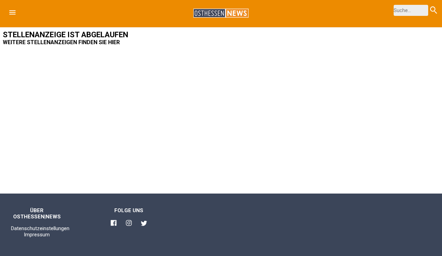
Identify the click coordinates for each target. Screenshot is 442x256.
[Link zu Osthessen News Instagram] (129, 224)
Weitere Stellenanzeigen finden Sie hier (61, 42)
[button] (12, 12)
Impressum (37, 235)
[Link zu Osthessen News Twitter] (144, 224)
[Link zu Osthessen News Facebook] (114, 224)
